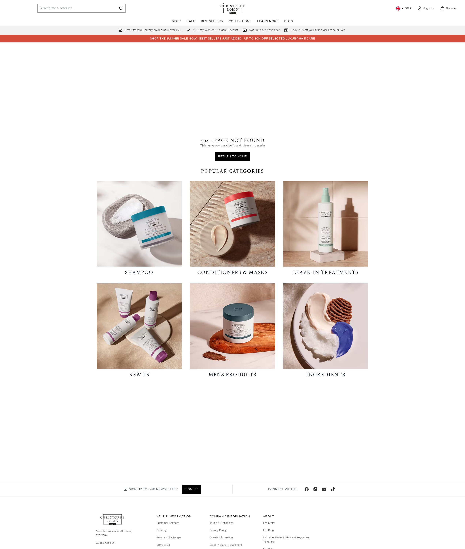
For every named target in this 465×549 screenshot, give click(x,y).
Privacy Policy (218, 530)
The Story (269, 523)
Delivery (161, 530)
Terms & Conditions (221, 523)
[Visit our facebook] (306, 489)
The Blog (268, 530)
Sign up (191, 489)
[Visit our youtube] (324, 489)
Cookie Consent (106, 543)
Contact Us (163, 545)
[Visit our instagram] (315, 489)
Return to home (232, 156)
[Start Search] (121, 8)
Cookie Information (221, 537)
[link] (425, 8)
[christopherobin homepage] (232, 8)
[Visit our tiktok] (333, 489)
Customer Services (167, 523)
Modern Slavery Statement (226, 545)
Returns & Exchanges (169, 537)
